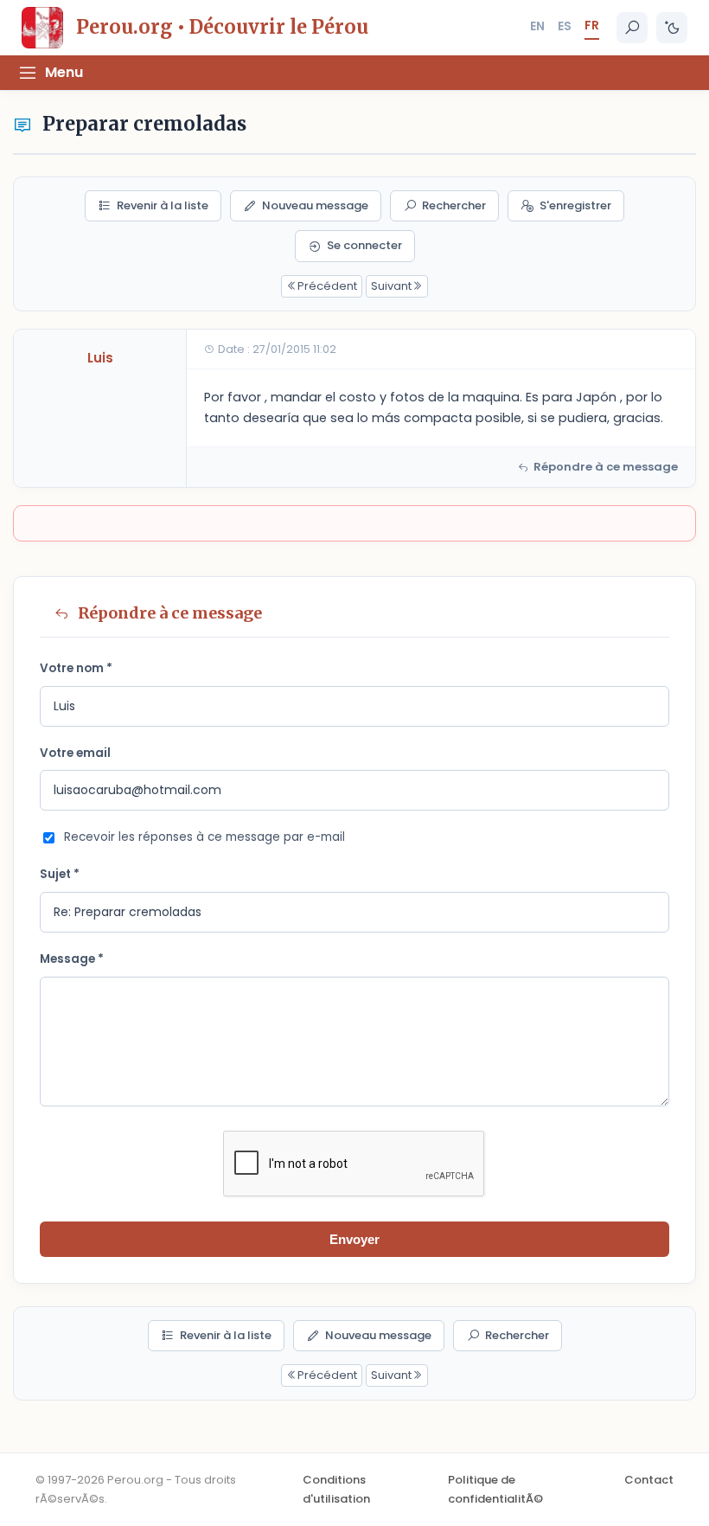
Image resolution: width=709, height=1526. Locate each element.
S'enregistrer (575, 205)
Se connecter (364, 245)
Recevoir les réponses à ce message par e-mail (204, 837)
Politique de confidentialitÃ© (495, 1489)
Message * (72, 959)
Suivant (391, 286)
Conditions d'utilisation (336, 1489)
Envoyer (354, 1239)
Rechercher (454, 205)
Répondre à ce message (605, 466)
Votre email (75, 753)
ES (565, 26)
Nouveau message (315, 205)
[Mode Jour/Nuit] (671, 27)
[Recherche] (632, 27)
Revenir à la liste (162, 205)
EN (537, 26)
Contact (649, 1480)
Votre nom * (76, 668)
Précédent (327, 286)
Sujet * (60, 874)
